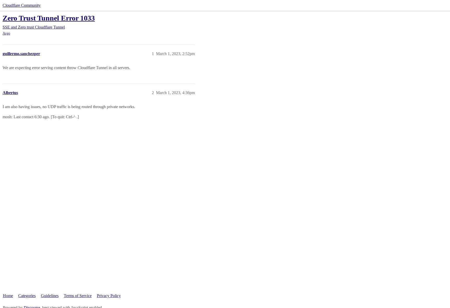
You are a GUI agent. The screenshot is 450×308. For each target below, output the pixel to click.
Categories (27, 295)
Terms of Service (78, 295)
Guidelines (50, 295)
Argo (6, 33)
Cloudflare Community (22, 5)
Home (8, 295)
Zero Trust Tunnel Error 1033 (49, 18)
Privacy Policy (109, 295)
